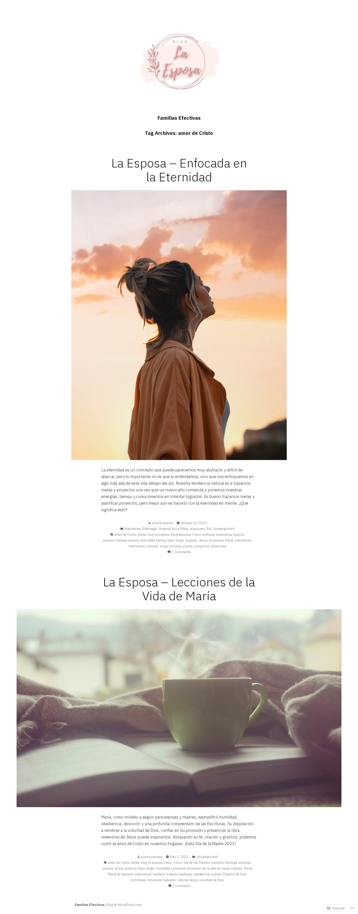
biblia (142, 534)
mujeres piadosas (179, 874)
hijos (170, 540)
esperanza (224, 534)
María (229, 540)
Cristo (196, 534)
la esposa (216, 540)
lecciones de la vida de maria (208, 868)
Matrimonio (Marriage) (140, 528)
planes (188, 546)
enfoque (208, 534)
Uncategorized (224, 528)
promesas (138, 880)
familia (161, 540)
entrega (231, 862)
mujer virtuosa (170, 546)
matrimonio (243, 540)
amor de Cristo (125, 534)
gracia (119, 868)
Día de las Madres (196, 862)
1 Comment (181, 886)
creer (168, 862)
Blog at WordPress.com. (124, 904)
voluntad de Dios (211, 880)
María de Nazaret (120, 874)
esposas (244, 862)
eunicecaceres (162, 523)
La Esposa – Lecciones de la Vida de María (179, 589)
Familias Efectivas (179, 118)
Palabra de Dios (234, 874)
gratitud (131, 868)
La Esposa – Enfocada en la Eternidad (179, 170)
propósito (154, 880)
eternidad (148, 540)
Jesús (203, 540)
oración (216, 874)
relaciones (197, 528)
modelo (158, 874)
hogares (191, 540)
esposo (133, 540)
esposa (238, 534)
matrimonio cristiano (143, 546)
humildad (163, 868)
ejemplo (217, 862)
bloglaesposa (181, 534)
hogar (179, 540)
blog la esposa (158, 534)
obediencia (201, 874)
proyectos (201, 546)
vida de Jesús (188, 880)
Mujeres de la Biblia (173, 528)
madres (236, 868)
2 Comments (181, 552)
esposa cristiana (115, 540)
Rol (209, 528)
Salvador (169, 880)
